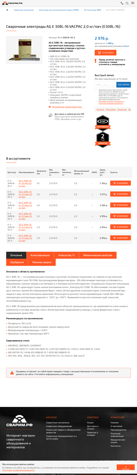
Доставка (111, 109)
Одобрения (17, 262)
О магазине (116, 426)
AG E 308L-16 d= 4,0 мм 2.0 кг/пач (25, 227)
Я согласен (125, 468)
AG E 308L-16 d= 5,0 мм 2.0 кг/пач (25, 238)
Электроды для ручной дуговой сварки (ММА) (59, 10)
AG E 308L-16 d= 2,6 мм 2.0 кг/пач (25, 205)
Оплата (100, 109)
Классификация (40, 255)
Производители (118, 429)
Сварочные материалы (24, 10)
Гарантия (122, 109)
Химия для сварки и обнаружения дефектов (63, 431)
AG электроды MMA (92, 10)
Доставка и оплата (92, 427)
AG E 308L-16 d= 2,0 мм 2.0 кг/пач (25, 194)
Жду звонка (123, 84)
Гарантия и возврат (92, 433)
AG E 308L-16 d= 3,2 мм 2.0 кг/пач (25, 216)
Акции (90, 422)
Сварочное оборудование (59, 426)
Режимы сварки (41, 262)
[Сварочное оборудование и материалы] (36, 3)
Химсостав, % (66, 255)
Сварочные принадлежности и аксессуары (61, 437)
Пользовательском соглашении (111, 101)
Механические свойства (97, 255)
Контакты (116, 446)
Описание (16, 255)
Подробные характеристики (67, 106)
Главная (115, 422)
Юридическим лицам (118, 440)
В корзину (108, 52)
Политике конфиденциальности (111, 103)
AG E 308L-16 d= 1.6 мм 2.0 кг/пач (25, 183)
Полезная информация (117, 434)
